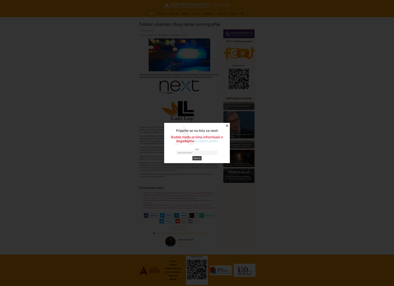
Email (197, 149)
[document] (197, 143)
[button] (227, 125)
